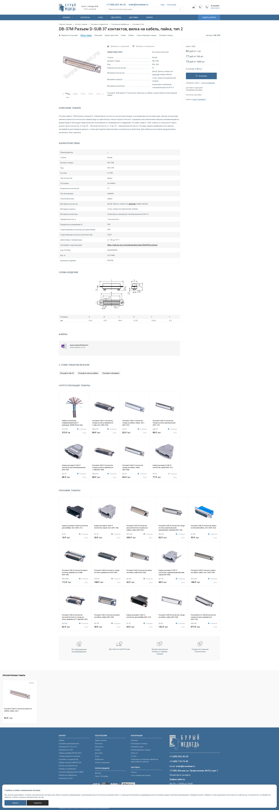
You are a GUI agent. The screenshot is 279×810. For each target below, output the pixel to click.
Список (134, 772)
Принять (15, 803)
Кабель (61, 740)
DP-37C (155, 474)
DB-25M (128, 579)
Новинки (134, 740)
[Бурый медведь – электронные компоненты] (67, 7)
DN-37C (64, 474)
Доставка (133, 17)
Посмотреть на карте (180, 775)
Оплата (149, 17)
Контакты (85, 17)
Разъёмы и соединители (68, 759)
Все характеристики (160, 52)
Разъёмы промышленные (69, 743)
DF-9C (64, 534)
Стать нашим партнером (140, 775)
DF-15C (128, 623)
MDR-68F (193, 623)
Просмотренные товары (14, 675)
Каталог (67, 17)
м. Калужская (210, 83)
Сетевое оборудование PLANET (71, 772)
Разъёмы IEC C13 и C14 (68, 747)
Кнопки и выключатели (68, 765)
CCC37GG (65, 429)
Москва (98, 773)
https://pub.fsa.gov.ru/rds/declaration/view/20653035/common (132, 245)
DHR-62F (97, 579)
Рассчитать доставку (193, 95)
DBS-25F (161, 534)
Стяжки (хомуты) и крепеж (69, 756)
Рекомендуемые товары (140, 750)
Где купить (116, 17)
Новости (134, 753)
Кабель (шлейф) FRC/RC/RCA (70, 753)
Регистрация (171, 4)
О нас (100, 17)
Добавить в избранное (145, 46)
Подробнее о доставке (194, 90)
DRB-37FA (95, 429)
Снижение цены (137, 747)
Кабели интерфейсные (68, 775)
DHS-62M (194, 579)
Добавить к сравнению (120, 46)
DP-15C (96, 534)
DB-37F (124, 429)
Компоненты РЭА (66, 750)
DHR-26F (64, 623)
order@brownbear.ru (138, 4)
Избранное (99, 759)
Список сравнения (102, 762)
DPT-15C (161, 579)
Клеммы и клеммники (67, 769)
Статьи (133, 756)
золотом (155, 74)
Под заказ (174, 474)
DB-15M (96, 623)
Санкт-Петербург (102, 776)
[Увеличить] (82, 65)
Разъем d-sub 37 (67, 373)
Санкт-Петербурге (199, 99)
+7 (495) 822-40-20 (116, 4)
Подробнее (38, 803)
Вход (162, 4)
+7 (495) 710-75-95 (179, 761)
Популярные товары (139, 743)
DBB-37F (155, 429)
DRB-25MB (65, 579)
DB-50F (161, 623)
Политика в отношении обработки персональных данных (144, 760)
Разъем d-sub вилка (111, 373)
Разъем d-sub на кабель (88, 373)
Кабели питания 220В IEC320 (70, 762)
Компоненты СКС (66, 778)
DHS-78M (129, 534)
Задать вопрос (209, 17)
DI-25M (193, 534)
